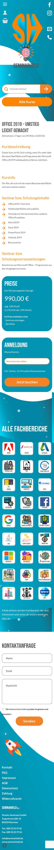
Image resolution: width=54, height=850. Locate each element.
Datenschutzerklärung (19, 709)
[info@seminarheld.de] (49, 29)
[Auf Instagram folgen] (49, 14)
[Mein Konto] (5, 12)
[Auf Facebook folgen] (49, 6)
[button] (5, 4)
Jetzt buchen (27, 382)
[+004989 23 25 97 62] (49, 37)
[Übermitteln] (46, 88)
